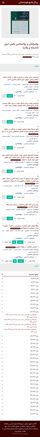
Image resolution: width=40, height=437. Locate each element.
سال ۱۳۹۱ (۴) (34, 347)
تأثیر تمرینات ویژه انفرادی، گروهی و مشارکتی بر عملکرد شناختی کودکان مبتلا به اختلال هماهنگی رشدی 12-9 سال (20, 131)
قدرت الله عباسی (18, 186)
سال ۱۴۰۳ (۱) (34, 282)
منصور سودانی (8, 186)
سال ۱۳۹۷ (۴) (34, 304)
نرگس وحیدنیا (8, 249)
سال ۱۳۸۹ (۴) (34, 355)
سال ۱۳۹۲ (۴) (34, 343)
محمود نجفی (9, 230)
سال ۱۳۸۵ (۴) (34, 369)
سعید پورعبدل (16, 84)
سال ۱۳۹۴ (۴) (34, 336)
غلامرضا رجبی (29, 186)
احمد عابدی (15, 110)
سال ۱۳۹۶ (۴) (34, 308)
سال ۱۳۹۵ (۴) (34, 312)
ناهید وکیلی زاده (30, 113)
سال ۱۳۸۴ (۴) (34, 373)
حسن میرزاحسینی (27, 84)
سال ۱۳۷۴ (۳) (34, 410)
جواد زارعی (29, 136)
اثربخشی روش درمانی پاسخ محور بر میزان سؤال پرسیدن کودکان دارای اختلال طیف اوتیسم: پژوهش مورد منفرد (20, 105)
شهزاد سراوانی (28, 87)
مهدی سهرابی (6, 136)
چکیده (10, 96)
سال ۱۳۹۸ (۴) (34, 301)
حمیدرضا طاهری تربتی (18, 136)
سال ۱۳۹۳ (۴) (34, 340)
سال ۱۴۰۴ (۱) (34, 278)
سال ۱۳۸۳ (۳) (34, 377)
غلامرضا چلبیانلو (20, 209)
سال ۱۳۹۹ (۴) (34, 297)
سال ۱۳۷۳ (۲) (34, 414)
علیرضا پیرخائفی (19, 162)
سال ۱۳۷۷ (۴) (34, 399)
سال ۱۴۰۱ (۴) (34, 290)
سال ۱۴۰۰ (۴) (34, 293)
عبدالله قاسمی (33, 139)
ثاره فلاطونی (29, 162)
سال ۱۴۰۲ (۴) (34, 286)
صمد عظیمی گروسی (27, 110)
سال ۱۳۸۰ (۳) (34, 388)
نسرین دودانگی (8, 162)
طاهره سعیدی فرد (27, 249)
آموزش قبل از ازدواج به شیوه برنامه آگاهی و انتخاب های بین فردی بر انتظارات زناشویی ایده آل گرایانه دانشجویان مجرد (20, 180)
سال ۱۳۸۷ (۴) (34, 362)
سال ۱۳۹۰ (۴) (34, 351)
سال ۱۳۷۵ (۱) (34, 406)
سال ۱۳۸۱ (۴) (34, 384)
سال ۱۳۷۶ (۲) (34, 403)
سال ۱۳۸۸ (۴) (34, 358)
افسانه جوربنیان (10, 209)
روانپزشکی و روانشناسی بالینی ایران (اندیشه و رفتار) (21, 46)
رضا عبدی (30, 209)
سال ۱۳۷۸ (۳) (34, 395)
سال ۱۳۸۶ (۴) (34, 366)
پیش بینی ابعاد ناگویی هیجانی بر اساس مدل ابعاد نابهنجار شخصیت (22, 205)
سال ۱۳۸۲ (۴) (34, 380)
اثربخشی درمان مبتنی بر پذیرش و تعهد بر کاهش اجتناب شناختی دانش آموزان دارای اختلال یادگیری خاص (20, 79)
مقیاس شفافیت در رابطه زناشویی (21, 247)
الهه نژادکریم (17, 249)
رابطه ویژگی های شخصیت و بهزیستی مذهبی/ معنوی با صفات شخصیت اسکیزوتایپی (20, 227)
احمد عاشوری (29, 230)
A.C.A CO (15, 434)
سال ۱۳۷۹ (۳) (34, 392)
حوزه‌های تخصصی (29, 92)
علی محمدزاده (19, 230)
